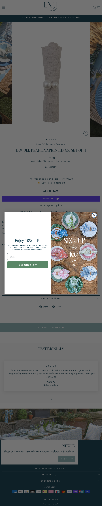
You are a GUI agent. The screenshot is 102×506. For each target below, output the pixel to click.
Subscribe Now (28, 264)
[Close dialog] (94, 215)
